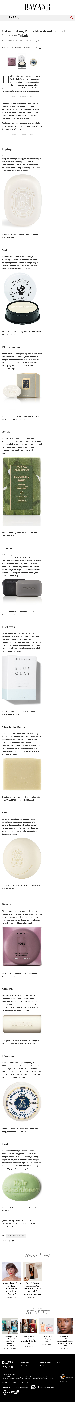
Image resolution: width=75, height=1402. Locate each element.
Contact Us (24, 1366)
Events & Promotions (45, 1362)
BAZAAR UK (13, 47)
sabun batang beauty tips (15, 1235)
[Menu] (3, 17)
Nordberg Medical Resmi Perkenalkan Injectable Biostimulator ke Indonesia (10, 1341)
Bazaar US (10, 1223)
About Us (59, 1362)
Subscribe (42, 1366)
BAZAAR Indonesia (11, 1349)
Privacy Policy (25, 1362)
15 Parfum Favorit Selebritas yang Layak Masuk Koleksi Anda (28, 1340)
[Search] (71, 17)
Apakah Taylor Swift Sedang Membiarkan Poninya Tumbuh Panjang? (11, 1288)
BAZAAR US (12, 1297)
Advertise (60, 1366)
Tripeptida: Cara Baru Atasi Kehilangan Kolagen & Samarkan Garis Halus (65, 1341)
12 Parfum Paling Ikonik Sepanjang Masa (46, 1339)
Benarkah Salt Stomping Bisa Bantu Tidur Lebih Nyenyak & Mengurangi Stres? (32, 1288)
